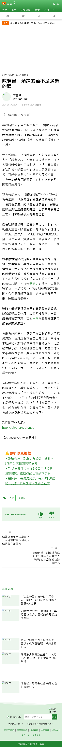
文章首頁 (25, 735)
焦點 (4, 10)
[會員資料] (53, 4)
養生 (14, 10)
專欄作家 (36, 735)
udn (4, 74)
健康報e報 (15, 717)
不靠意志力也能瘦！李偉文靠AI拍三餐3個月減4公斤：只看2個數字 (34, 23)
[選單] (58, 4)
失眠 (35, 318)
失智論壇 (26, 10)
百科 (46, 10)
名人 (18, 74)
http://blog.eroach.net (18, 427)
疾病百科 (45, 730)
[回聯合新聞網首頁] (4, 4)
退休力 (55, 730)
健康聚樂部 (22, 730)
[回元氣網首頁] (11, 3)
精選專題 (34, 730)
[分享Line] (23, 15)
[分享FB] (8, 15)
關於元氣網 (9, 730)
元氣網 (11, 74)
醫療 (37, 10)
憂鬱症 (33, 283)
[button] (58, 10)
